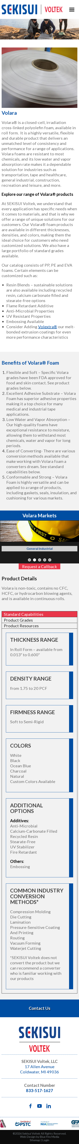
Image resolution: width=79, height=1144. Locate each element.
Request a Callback (39, 566)
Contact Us (39, 1008)
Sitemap (35, 1140)
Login (45, 1140)
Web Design (28, 1136)
